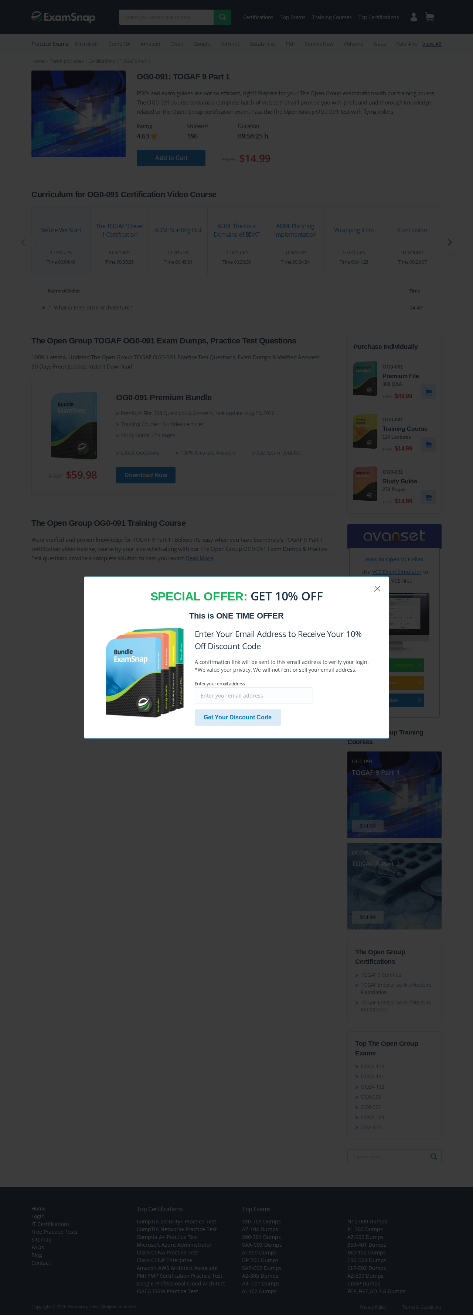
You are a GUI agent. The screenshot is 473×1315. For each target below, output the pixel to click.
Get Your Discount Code (238, 717)
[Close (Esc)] (377, 589)
